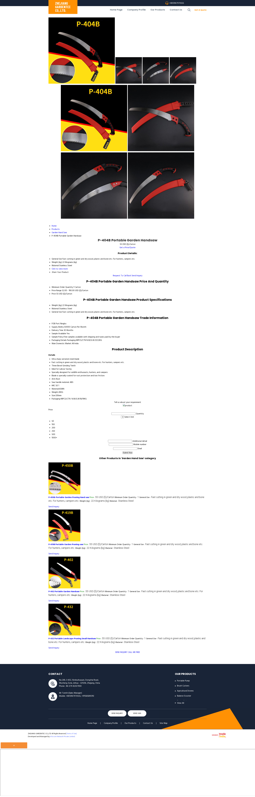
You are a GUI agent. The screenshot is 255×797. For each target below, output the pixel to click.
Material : (122, 501)
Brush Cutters (183, 685)
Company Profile (136, 9)
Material (55, 308)
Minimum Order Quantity (62, 287)
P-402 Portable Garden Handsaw (63, 591)
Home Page (116, 9)
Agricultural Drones (185, 691)
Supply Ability (58, 327)
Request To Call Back (122, 275)
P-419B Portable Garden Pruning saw (65, 544)
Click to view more (60, 269)
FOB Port (56, 323)
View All (180, 703)
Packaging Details (59, 340)
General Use (57, 312)
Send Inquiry (137, 275)
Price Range (56, 290)
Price (54, 293)
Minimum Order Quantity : (127, 497)
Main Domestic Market (61, 343)
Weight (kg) (57, 305)
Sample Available (59, 333)
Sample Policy (57, 337)
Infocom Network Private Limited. (62, 736)
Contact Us (176, 9)
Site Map (163, 723)
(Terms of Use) (71, 733)
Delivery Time (57, 330)
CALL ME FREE (134, 652)
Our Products (157, 9)
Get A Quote (200, 10)
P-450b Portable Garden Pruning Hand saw (68, 497)
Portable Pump (183, 680)
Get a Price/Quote (127, 247)
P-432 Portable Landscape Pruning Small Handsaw (72, 638)
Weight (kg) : (94, 501)
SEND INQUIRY (121, 652)
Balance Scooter (184, 696)
